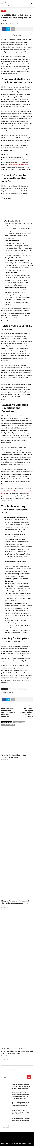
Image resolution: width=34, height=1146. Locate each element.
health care (13, 689)
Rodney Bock (5, 24)
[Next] (7, 1126)
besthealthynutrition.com (22, 1144)
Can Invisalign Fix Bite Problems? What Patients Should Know (21, 1112)
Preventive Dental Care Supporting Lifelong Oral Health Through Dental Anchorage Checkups (20, 1095)
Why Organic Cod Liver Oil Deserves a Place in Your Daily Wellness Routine (21, 1103)
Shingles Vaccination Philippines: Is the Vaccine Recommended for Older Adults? (16, 903)
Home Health (22, 689)
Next (8, 1059)
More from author (19, 722)
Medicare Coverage (8, 692)
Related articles (7, 722)
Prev (4, 1059)
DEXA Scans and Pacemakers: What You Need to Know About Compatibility (8, 712)
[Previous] (4, 1126)
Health (3, 10)
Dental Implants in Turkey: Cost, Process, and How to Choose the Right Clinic (21, 1086)
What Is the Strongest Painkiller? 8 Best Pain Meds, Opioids (26, 712)
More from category (8, 724)
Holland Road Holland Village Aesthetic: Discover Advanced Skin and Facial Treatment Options (17, 1051)
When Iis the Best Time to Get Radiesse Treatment (13, 756)
